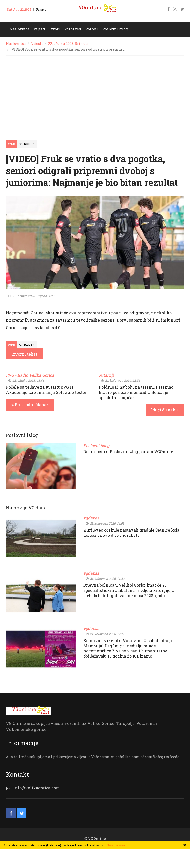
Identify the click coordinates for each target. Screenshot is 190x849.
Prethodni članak (31, 404)
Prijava (41, 9)
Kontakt (15, 17)
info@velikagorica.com (36, 787)
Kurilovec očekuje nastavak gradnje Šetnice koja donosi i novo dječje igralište (131, 532)
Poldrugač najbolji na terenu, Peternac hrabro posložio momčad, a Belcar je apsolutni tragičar (136, 392)
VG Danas (27, 144)
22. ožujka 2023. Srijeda (68, 43)
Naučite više (115, 845)
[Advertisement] (95, 92)
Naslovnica (16, 43)
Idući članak (163, 409)
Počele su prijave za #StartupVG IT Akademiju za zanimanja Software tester (46, 389)
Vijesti (37, 43)
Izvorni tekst (24, 354)
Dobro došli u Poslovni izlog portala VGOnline (128, 451)
